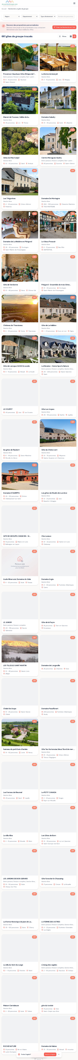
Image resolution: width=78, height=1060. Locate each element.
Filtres (64, 36)
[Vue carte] (74, 36)
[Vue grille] (71, 36)
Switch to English (50, 1054)
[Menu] (74, 3)
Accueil (4, 9)
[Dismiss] (59, 1054)
